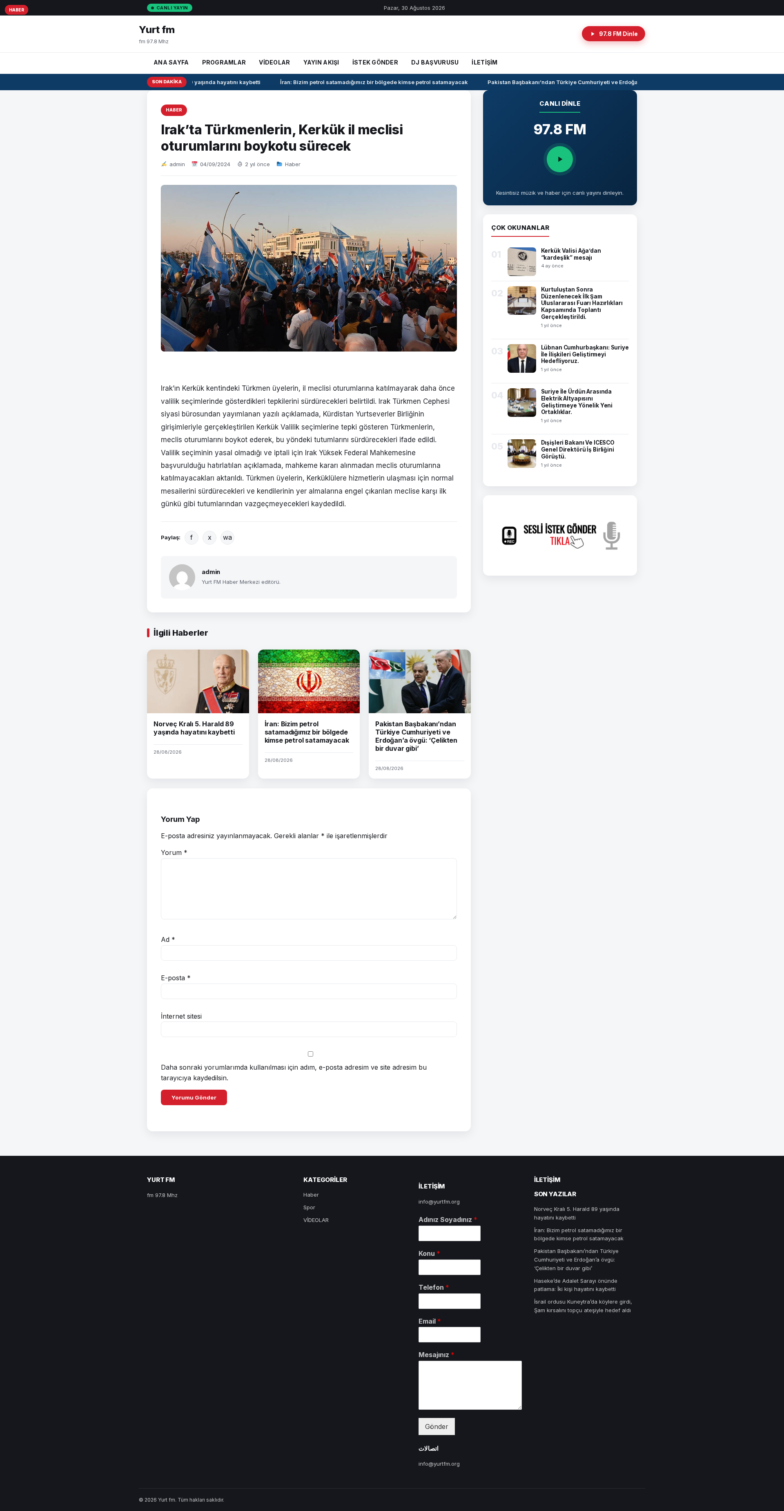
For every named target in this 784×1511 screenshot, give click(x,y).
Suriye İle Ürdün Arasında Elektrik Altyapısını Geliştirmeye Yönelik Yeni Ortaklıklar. (577, 402)
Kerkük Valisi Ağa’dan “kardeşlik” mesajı (571, 254)
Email (430, 1321)
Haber (174, 110)
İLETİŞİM (484, 62)
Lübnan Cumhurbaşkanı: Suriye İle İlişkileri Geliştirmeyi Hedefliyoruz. (585, 354)
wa (227, 537)
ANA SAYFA (171, 62)
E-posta (176, 978)
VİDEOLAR (274, 62)
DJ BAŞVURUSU (435, 62)
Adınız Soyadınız (448, 1219)
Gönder (436, 1426)
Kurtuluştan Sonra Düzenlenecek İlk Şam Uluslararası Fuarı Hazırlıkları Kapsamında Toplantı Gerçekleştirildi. (582, 303)
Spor (309, 1207)
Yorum (174, 852)
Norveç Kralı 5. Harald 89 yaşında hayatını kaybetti (194, 728)
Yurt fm (157, 30)
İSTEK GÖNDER (375, 62)
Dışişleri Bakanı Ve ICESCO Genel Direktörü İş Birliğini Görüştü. (578, 449)
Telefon (434, 1287)
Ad (168, 939)
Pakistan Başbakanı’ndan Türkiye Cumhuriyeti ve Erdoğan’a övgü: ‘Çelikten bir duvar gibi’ (595, 82)
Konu (429, 1253)
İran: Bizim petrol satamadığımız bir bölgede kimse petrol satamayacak (363, 82)
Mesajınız (436, 1355)
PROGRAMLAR (224, 62)
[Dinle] (560, 159)
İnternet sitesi (181, 1016)
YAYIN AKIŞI (321, 62)
